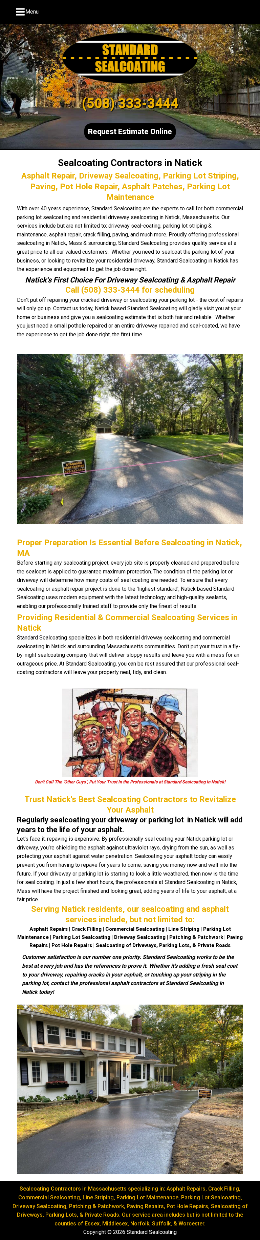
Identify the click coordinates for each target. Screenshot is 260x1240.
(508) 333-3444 (130, 103)
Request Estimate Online (130, 131)
